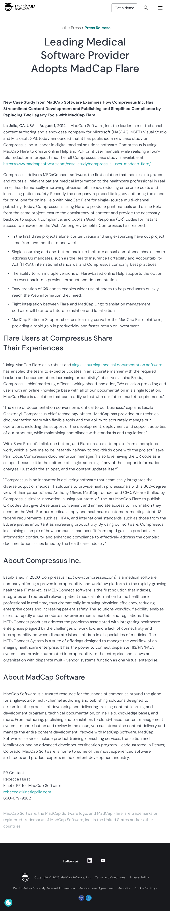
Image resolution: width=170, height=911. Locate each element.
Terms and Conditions (110, 877)
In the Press (70, 27)
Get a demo (124, 8)
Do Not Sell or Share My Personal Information (44, 888)
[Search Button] (146, 8)
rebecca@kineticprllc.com (27, 792)
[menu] (160, 8)
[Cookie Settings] (8, 903)
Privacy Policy (139, 877)
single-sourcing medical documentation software (117, 364)
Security (124, 888)
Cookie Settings (146, 888)
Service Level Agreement (96, 888)
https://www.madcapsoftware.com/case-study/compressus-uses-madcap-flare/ (76, 164)
